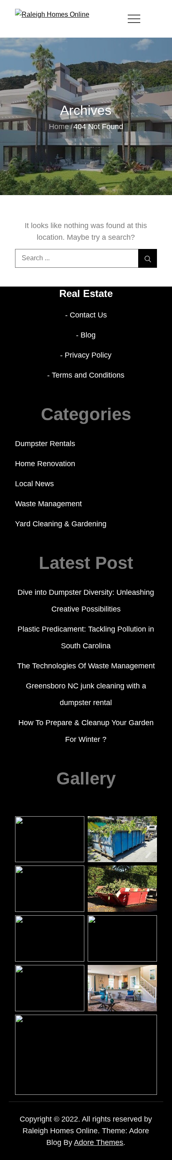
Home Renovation (45, 463)
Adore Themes (98, 1142)
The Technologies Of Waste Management (86, 666)
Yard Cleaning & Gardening (60, 524)
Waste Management (48, 504)
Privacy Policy (88, 355)
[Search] (147, 258)
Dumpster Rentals (45, 443)
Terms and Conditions (88, 375)
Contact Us (88, 315)
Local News (34, 484)
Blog (88, 335)
